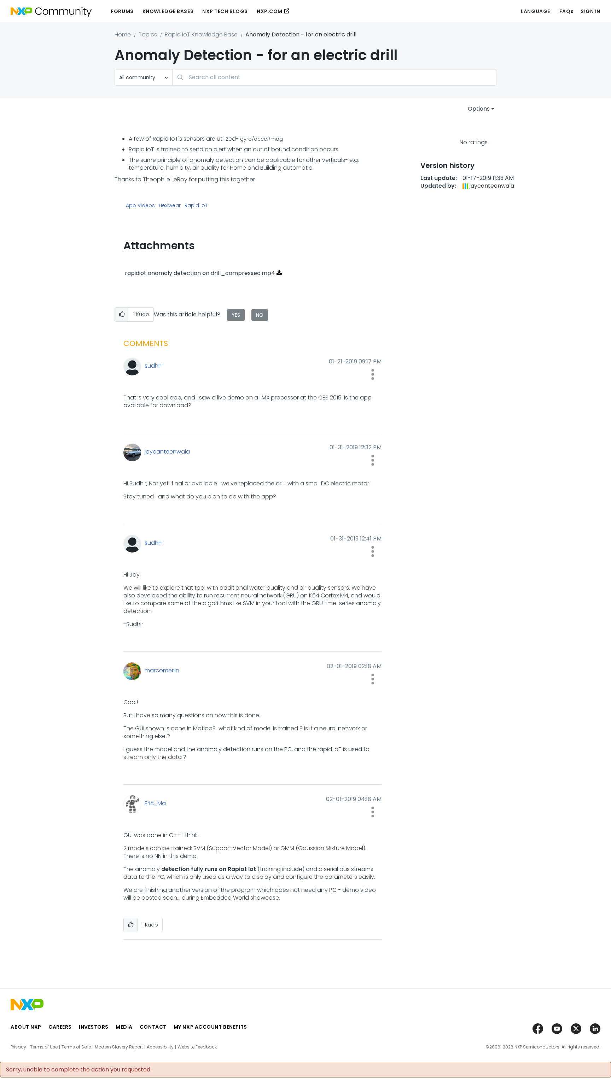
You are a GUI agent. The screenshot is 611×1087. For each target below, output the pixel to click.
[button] (122, 314)
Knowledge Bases (167, 11)
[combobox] (334, 77)
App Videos (140, 206)
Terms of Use (44, 1047)
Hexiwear (170, 206)
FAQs (566, 11)
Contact (153, 1026)
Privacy (18, 1047)
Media (124, 1026)
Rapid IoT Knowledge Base (201, 34)
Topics (148, 34)
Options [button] (479, 109)
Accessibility (160, 1047)
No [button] (259, 314)
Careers (60, 1026)
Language (535, 11)
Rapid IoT (196, 206)
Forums (122, 11)
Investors (94, 1026)
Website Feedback (197, 1047)
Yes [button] (236, 314)
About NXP (26, 1026)
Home (123, 34)
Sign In (590, 11)
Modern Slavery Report (119, 1047)
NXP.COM (270, 11)
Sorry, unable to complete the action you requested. (78, 1070)
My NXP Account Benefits (210, 1026)
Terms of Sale (76, 1047)
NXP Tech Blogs (225, 11)
